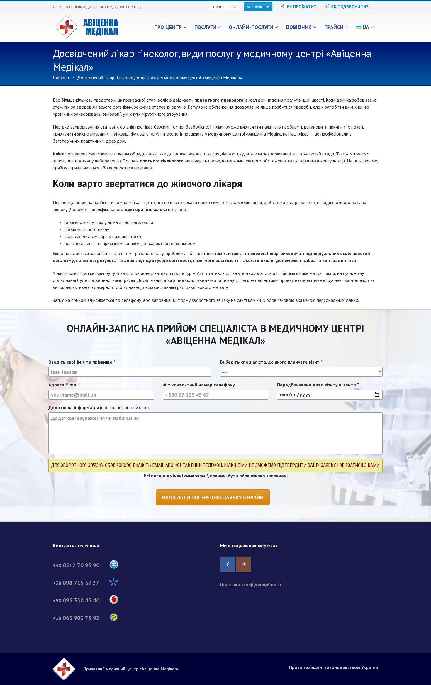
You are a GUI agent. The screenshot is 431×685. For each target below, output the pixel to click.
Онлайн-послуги (251, 27)
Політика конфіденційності (250, 584)
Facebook (227, 564)
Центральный (224, 6)
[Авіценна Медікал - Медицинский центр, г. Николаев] (86, 27)
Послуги (205, 27)
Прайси (333, 27)
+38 (76, 565)
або (199, 385)
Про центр (168, 27)
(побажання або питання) (99, 407)
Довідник (299, 27)
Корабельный (258, 6)
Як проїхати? (301, 6)
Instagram (243, 564)
